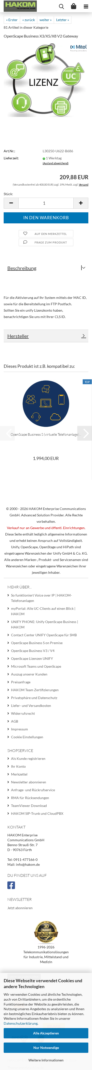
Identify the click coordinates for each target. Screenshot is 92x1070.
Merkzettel (19, 774)
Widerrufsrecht (23, 713)
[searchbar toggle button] (61, 6)
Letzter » (62, 20)
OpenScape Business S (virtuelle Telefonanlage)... (46, 434)
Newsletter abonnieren (28, 782)
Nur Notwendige (46, 1047)
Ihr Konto (18, 766)
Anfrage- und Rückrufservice (33, 790)
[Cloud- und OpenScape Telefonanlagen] (18, 6)
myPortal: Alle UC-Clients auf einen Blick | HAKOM (43, 611)
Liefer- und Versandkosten (31, 705)
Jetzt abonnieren (20, 908)
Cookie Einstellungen (27, 737)
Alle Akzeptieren (46, 1033)
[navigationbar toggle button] (86, 6)
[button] (11, 203)
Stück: (8, 194)
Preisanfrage (20, 682)
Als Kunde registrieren (28, 758)
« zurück (28, 20)
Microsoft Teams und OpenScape (36, 666)
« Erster (12, 20)
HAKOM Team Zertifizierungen (35, 690)
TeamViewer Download (29, 805)
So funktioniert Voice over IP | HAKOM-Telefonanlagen (41, 598)
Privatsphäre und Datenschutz (34, 698)
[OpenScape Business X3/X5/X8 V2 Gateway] (46, 79)
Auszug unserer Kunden (29, 674)
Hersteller (18, 336)
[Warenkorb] (73, 6)
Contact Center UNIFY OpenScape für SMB (44, 635)
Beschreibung (21, 268)
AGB (14, 721)
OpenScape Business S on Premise (37, 643)
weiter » (45, 20)
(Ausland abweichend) (55, 163)
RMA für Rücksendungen (30, 798)
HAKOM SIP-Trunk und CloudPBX (37, 813)
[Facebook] (11, 887)
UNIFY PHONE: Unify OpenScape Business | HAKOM (44, 624)
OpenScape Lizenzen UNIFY (32, 658)
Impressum (19, 729)
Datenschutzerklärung (21, 1023)
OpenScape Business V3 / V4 (32, 651)
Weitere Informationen (46, 1060)
